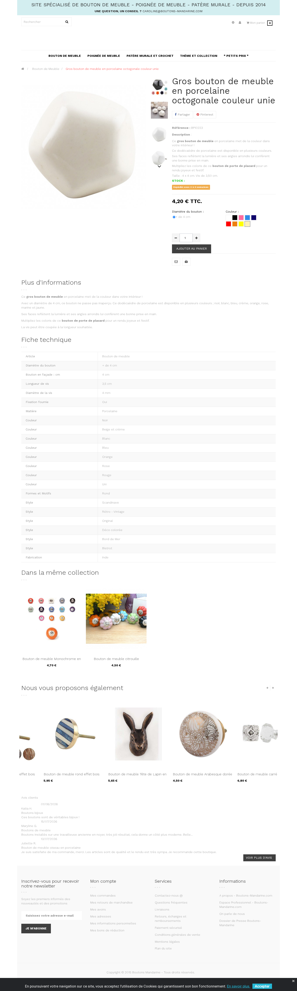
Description (181, 134)
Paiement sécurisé (168, 927)
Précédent (159, 79)
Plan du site (163, 948)
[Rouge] (228, 224)
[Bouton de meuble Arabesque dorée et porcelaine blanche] (180, 734)
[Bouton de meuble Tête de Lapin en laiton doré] (116, 734)
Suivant (159, 166)
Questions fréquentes (171, 902)
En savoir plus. (238, 986)
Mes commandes (103, 895)
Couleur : (233, 211)
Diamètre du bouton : (188, 211)
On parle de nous (232, 913)
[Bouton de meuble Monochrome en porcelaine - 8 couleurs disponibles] (51, 619)
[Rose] (241, 217)
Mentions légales (167, 941)
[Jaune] (241, 224)
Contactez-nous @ (169, 895)
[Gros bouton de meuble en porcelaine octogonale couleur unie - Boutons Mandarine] (159, 86)
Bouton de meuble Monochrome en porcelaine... (51, 661)
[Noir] (234, 217)
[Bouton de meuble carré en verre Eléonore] (245, 734)
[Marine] (253, 217)
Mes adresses (100, 916)
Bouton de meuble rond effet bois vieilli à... (49, 776)
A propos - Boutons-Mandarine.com (245, 895)
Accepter (262, 986)
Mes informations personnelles (113, 923)
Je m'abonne (36, 928)
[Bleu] (247, 217)
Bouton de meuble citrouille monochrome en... (116, 661)
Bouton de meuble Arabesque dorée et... (180, 776)
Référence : (181, 127)
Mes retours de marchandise (111, 902)
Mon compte (103, 881)
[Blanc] (228, 217)
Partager (183, 114)
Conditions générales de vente (177, 934)
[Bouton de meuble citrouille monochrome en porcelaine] (116, 619)
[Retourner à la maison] (22, 69)
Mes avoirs (98, 909)
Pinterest (206, 114)
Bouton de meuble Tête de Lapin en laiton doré (115, 776)
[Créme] (247, 224)
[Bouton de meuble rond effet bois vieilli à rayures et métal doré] (51, 734)
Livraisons (162, 909)
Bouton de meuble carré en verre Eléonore (242, 776)
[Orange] (234, 224)
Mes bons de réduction (107, 930)
